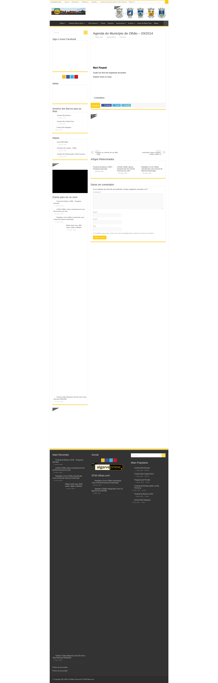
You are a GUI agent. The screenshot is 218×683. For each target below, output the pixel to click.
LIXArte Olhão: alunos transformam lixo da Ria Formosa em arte (126, 169)
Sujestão (94, 2)
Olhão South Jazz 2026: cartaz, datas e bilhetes (74, 485)
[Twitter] (151, 2)
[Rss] (146, 2)
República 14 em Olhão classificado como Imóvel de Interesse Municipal (151, 169)
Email (95, 219)
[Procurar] (166, 2)
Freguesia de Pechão (142, 480)
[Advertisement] (128, 133)
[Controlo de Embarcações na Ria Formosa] (132, 486)
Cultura (103, 23)
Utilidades (85, 2)
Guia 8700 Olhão (62, 142)
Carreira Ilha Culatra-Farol (65, 121)
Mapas (156, 23)
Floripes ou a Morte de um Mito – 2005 (106, 152)
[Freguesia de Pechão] (132, 480)
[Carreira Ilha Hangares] (132, 500)
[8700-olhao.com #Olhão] (68, 11)
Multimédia (75, 2)
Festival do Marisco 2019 (143, 494)
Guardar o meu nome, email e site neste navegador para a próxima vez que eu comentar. (124, 233)
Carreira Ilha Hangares (64, 127)
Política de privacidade (59, 667)
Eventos (131, 23)
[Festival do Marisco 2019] (132, 494)
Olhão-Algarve (54, 23)
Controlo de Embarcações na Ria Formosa (113, 2)
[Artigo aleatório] (166, 23)
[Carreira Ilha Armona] (132, 468)
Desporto (111, 23)
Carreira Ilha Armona (63, 115)
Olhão (62, 23)
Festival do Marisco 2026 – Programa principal (103, 168)
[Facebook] (149, 2)
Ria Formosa (93, 23)
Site (94, 226)
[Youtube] (153, 2)
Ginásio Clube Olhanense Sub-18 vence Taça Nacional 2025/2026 (68, 657)
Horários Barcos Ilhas (76, 23)
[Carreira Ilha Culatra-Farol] (132, 474)
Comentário (97, 192)
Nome (95, 212)
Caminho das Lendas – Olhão (66, 148)
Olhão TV (132, 2)
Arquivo (66, 2)
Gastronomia (120, 23)
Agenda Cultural (111, 37)
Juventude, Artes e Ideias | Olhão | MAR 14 (151, 152)
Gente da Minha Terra (144, 23)
